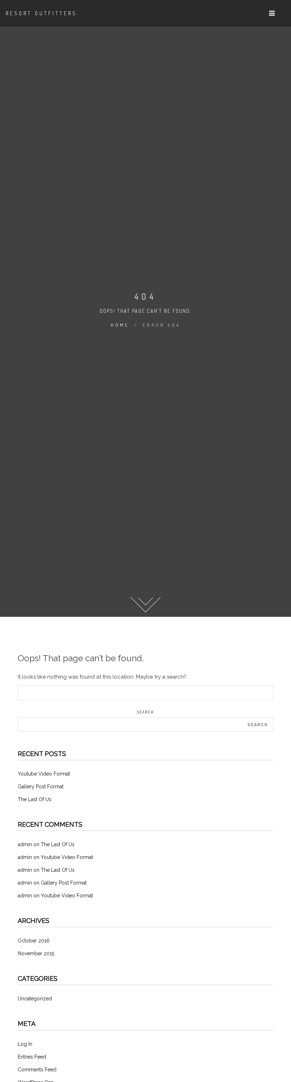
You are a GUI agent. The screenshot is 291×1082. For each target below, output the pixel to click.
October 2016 (34, 941)
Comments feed (37, 1069)
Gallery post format (41, 786)
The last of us (34, 799)
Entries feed (32, 1057)
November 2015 (36, 953)
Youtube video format (44, 774)
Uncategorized (35, 998)
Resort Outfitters (41, 13)
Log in (25, 1044)
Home (120, 325)
